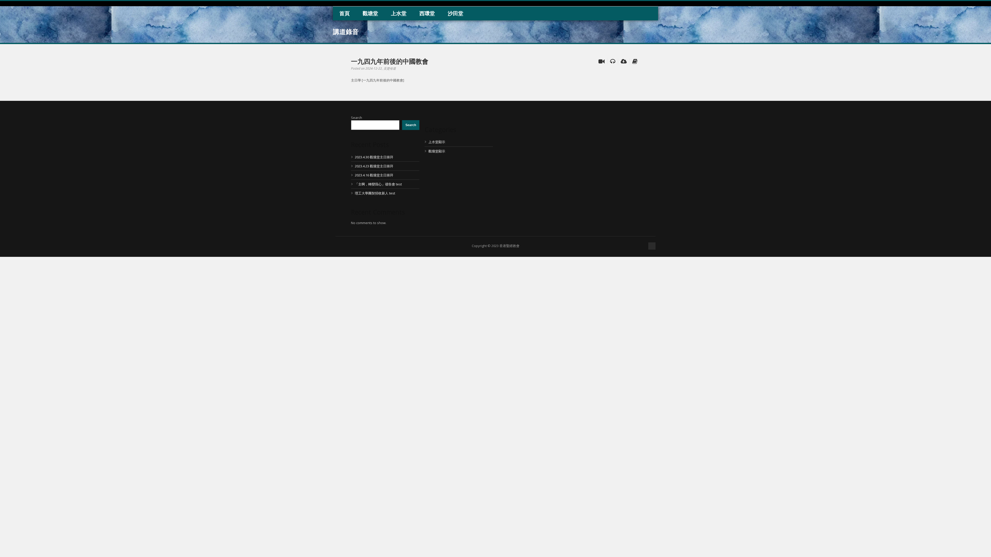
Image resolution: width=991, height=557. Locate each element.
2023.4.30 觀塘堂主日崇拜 (374, 157)
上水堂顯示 (436, 142)
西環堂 (427, 13)
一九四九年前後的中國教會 (389, 61)
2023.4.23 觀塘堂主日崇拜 (374, 166)
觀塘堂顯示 (436, 151)
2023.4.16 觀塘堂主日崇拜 (374, 175)
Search (356, 117)
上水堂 (398, 13)
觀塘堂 (370, 13)
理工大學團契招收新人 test (375, 193)
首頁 (344, 13)
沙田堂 (455, 13)
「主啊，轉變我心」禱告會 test (378, 184)
